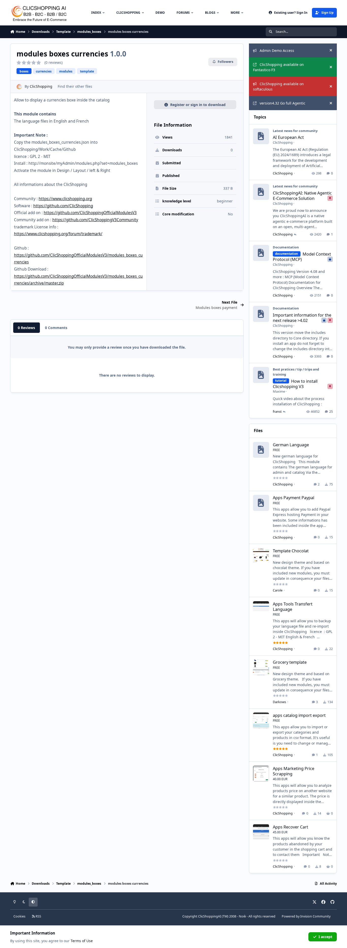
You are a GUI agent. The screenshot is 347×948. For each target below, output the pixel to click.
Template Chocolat (291, 551)
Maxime (279, 391)
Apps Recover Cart (290, 827)
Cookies (19, 916)
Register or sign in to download (198, 104)
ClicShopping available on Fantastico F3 (278, 67)
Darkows (279, 702)
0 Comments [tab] (56, 327)
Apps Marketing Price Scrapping (293, 771)
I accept (325, 936)
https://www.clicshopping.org (65, 198)
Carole (277, 590)
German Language (291, 445)
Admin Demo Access (277, 50)
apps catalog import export (299, 715)
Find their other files (75, 86)
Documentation (286, 247)
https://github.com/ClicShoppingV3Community (95, 220)
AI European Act (288, 137)
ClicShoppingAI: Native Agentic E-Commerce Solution (302, 195)
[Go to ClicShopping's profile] (19, 86)
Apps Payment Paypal (293, 497)
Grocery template (290, 662)
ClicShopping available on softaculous (278, 86)
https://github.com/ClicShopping (63, 206)
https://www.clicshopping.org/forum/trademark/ (58, 233)
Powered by (306, 916)
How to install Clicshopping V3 (295, 383)
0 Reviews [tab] (26, 327)
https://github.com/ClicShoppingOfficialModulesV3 (90, 212)
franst (277, 411)
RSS (38, 916)
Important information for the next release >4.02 (302, 317)
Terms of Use (82, 940)
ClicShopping (41, 86)
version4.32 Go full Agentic (282, 103)
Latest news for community (295, 130)
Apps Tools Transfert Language (292, 606)
